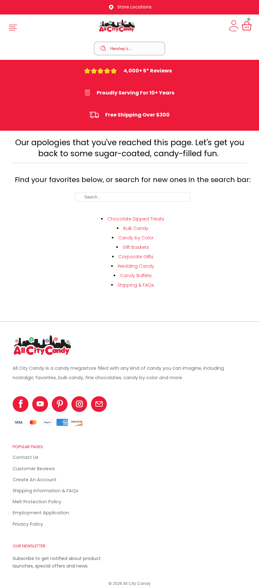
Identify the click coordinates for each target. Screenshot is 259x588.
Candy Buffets (136, 275)
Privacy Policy (28, 524)
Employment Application (41, 513)
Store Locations (134, 7)
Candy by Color (136, 238)
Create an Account (35, 480)
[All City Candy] (43, 355)
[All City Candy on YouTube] (40, 404)
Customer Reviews (34, 468)
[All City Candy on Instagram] (79, 404)
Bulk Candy (135, 228)
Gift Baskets (136, 247)
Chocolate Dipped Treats (135, 219)
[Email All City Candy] (99, 404)
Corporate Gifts (136, 257)
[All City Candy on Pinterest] (60, 404)
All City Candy (137, 583)
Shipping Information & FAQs (45, 491)
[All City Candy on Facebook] (20, 404)
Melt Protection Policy (37, 502)
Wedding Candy (135, 266)
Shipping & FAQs (135, 285)
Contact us (26, 457)
